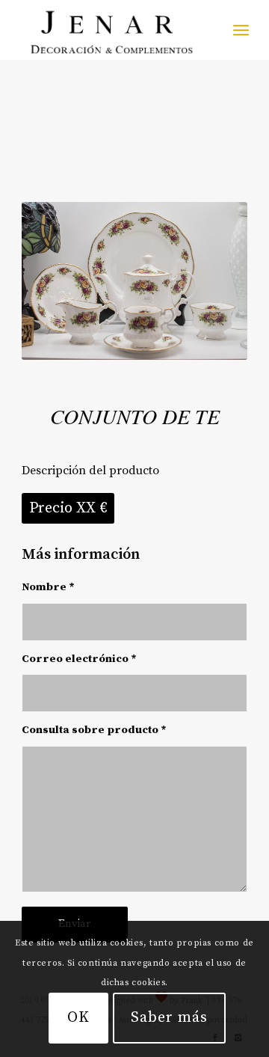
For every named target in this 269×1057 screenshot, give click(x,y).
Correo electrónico (79, 659)
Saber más (169, 1017)
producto (132, 730)
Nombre (48, 587)
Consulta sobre (94, 730)
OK (78, 1017)
